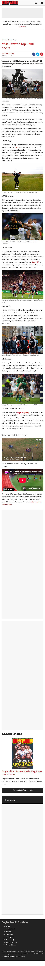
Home (4, 40)
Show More (10, 800)
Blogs (15, 40)
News (9, 40)
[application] (22, 449)
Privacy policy (11, 956)
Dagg (17, 147)
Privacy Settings (20, 956)
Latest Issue (12, 734)
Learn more (22, 27)
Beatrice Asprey (8, 53)
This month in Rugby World (22, 790)
